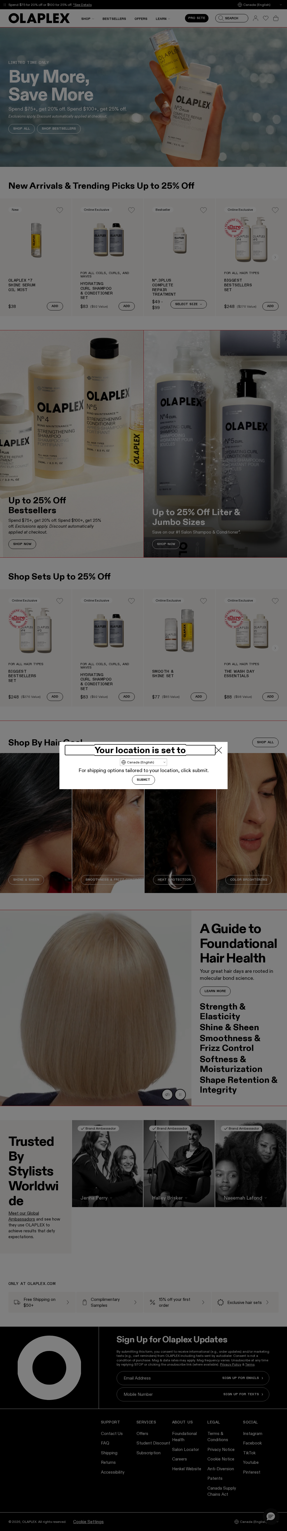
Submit (143, 780)
